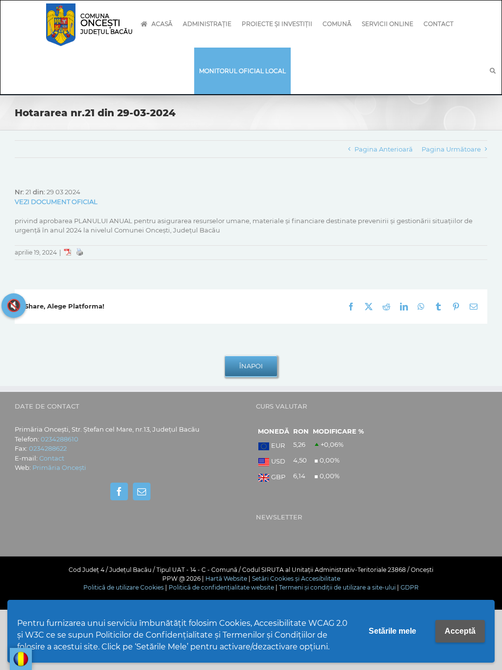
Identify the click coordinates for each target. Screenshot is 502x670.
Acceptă (460, 631)
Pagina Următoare (451, 149)
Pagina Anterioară (383, 149)
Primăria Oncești (59, 467)
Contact (51, 458)
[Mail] (142, 491)
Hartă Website (226, 578)
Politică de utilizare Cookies (123, 587)
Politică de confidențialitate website (221, 587)
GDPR (410, 587)
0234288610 (59, 439)
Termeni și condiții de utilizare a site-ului (337, 587)
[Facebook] (119, 491)
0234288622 (48, 448)
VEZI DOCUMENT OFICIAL (56, 202)
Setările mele (392, 631)
